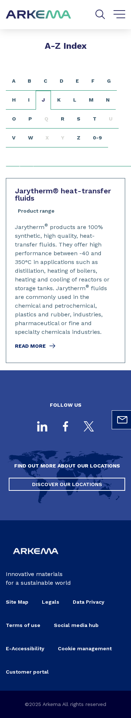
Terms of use (23, 625)
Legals (50, 602)
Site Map (17, 602)
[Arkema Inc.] (36, 558)
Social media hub (76, 625)
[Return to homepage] (38, 14)
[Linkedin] (42, 427)
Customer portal (27, 672)
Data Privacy (88, 602)
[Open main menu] (119, 14)
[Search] (100, 14)
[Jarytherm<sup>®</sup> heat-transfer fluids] (65, 270)
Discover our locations (67, 484)
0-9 (97, 138)
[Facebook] (65, 427)
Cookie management (85, 648)
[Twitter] (89, 427)
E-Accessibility (25, 648)
